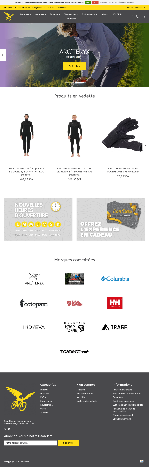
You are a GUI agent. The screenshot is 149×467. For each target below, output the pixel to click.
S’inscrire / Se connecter (135, 8)
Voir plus (74, 66)
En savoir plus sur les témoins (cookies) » (117, 2)
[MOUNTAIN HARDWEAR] (74, 328)
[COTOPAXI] (34, 303)
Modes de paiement (123, 415)
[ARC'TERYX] (34, 279)
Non (95, 2)
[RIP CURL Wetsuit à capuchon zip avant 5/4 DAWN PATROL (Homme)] (74, 135)
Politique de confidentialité (127, 393)
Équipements (47, 405)
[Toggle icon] (132, 16)
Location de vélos (122, 419)
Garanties (118, 397)
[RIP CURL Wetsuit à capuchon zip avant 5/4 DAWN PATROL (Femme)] (26, 135)
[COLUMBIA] (115, 279)
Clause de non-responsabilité (128, 405)
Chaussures (46, 401)
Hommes (44, 393)
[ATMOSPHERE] (74, 279)
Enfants (44, 397)
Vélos (43, 409)
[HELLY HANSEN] (115, 303)
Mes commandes (85, 393)
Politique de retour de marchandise (124, 410)
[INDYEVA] (34, 328)
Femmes (44, 390)
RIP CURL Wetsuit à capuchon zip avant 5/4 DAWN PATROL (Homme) (74, 171)
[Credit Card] (141, 461)
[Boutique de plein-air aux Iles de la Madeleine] (8, 16)
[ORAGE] (115, 328)
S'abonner (68, 443)
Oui (87, 2)
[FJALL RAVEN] (74, 303)
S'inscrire (81, 390)
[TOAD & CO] (74, 352)
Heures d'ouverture (122, 390)
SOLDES (44, 412)
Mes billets (82, 397)
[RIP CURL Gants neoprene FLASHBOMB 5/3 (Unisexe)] (123, 135)
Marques (71, 18)
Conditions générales (123, 401)
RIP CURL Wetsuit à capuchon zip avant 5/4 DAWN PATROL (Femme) (26, 171)
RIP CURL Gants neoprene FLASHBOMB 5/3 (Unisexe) (123, 170)
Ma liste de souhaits (87, 401)
